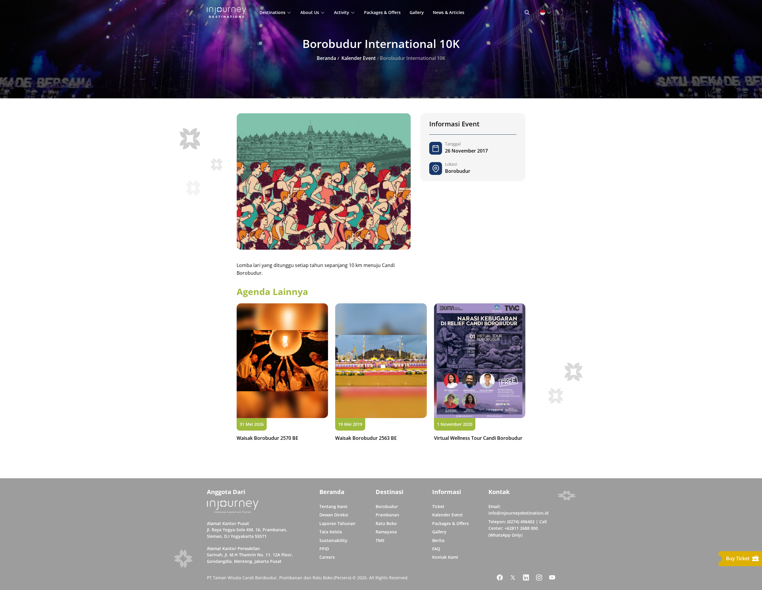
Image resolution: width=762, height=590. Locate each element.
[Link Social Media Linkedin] (526, 577)
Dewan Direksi (333, 515)
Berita (438, 540)
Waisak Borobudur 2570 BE (267, 438)
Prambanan (387, 515)
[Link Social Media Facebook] (500, 577)
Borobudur (387, 506)
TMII (380, 540)
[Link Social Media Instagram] (539, 577)
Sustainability (333, 540)
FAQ (436, 549)
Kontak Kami (445, 557)
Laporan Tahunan (337, 523)
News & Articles (448, 12)
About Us (309, 12)
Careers (327, 557)
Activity (341, 12)
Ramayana (386, 532)
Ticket (438, 506)
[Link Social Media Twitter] (513, 577)
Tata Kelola (330, 532)
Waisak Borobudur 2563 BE (366, 438)
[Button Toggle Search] (527, 12)
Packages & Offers (382, 12)
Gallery (417, 12)
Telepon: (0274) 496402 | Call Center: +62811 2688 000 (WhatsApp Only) (517, 528)
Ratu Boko (386, 523)
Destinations (272, 12)
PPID (324, 549)
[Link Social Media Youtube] (552, 577)
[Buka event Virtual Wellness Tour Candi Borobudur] (479, 360)
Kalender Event (447, 515)
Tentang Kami (333, 506)
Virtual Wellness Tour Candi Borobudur (478, 438)
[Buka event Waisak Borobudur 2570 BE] (282, 360)
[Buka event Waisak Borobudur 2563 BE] (381, 360)
